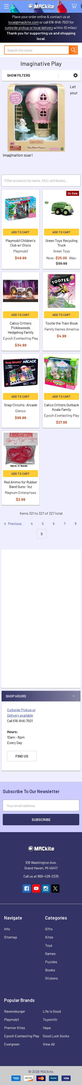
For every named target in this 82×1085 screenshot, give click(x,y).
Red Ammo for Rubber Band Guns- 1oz (20, 484)
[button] (75, 75)
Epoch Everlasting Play (21, 1036)
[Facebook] (27, 888)
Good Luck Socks (56, 1036)
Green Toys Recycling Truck (61, 242)
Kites (49, 937)
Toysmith (50, 1019)
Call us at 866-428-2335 (41, 876)
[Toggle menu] (6, 6)
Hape (47, 1027)
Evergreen (12, 1044)
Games (50, 953)
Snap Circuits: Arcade (20, 405)
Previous (14, 523)
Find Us (21, 756)
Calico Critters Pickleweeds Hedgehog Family (20, 327)
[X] (55, 888)
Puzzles (51, 961)
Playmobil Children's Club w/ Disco (20, 242)
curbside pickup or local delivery (29, 27)
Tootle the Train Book (61, 323)
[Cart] (75, 6)
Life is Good (52, 1011)
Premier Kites (14, 1027)
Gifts (49, 929)
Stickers (51, 978)
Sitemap (10, 937)
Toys (48, 945)
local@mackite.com (23, 22)
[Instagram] (46, 888)
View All (49, 1044)
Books (50, 970)
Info (7, 929)
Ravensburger (14, 1011)
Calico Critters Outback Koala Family (61, 407)
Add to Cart (20, 232)
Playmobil (11, 1019)
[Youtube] (36, 888)
